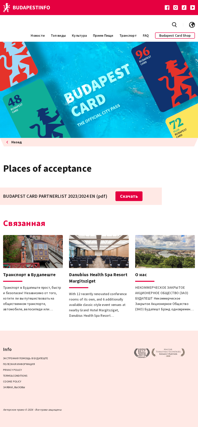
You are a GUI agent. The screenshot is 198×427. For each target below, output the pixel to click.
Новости (38, 35)
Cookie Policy (12, 381)
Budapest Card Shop (175, 35)
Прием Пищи (103, 35)
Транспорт (128, 35)
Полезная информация (19, 364)
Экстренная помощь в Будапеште (25, 358)
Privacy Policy (12, 370)
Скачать (129, 196)
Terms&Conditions (15, 375)
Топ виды (58, 35)
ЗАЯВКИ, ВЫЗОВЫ (14, 387)
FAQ (146, 35)
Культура (79, 35)
